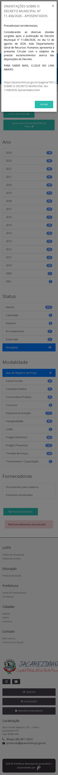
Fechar (44, 104)
